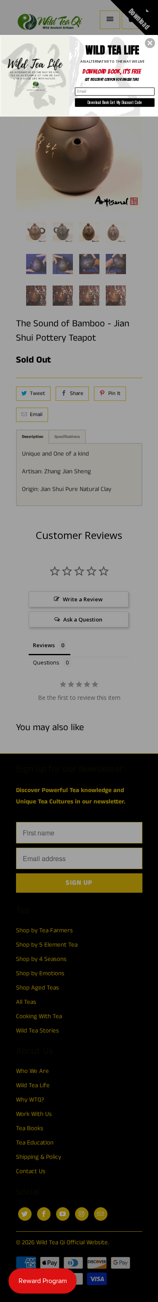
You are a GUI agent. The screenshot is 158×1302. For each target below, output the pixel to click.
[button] (150, 43)
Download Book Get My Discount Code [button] (114, 102)
